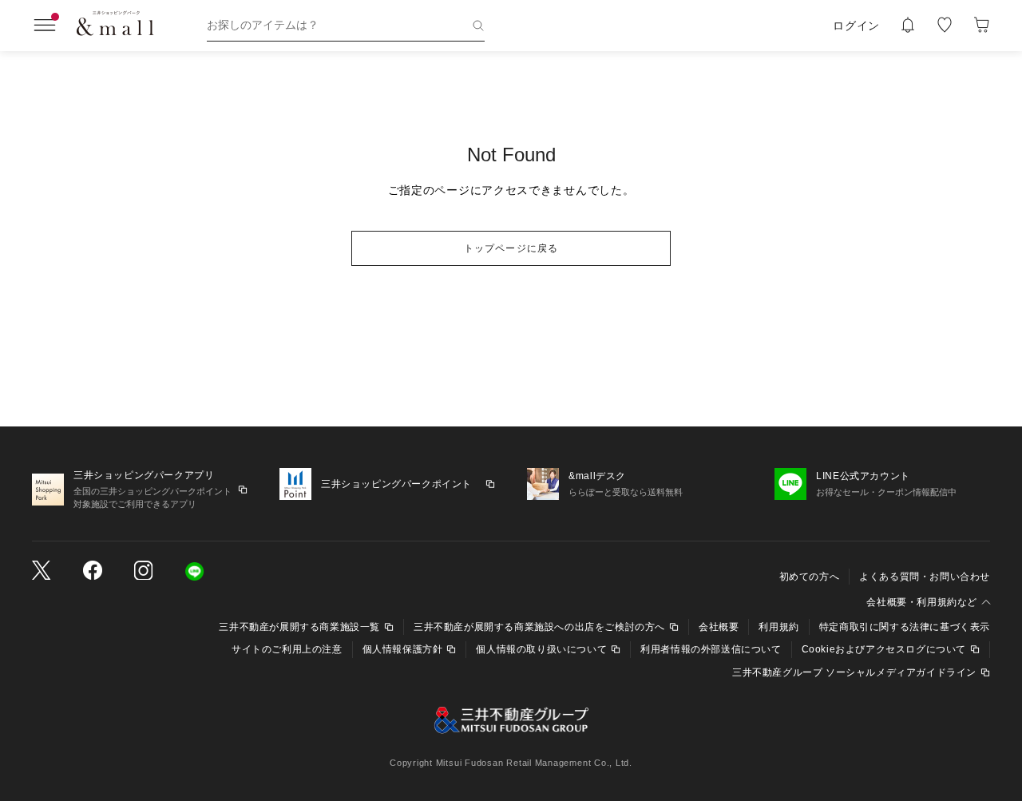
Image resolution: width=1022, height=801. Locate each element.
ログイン (856, 25)
